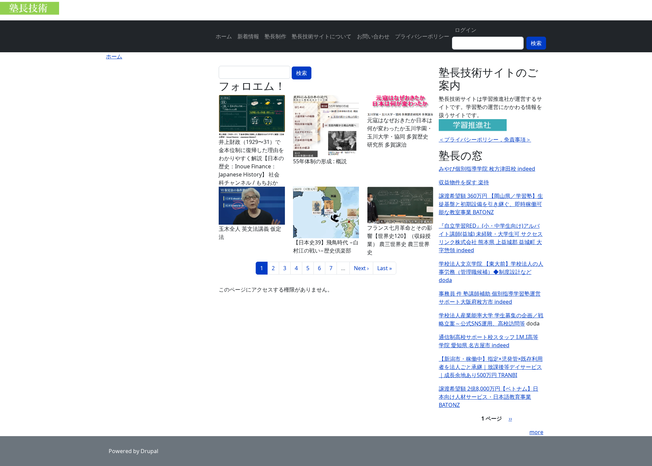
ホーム (224, 36)
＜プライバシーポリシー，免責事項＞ (485, 139)
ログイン (465, 30)
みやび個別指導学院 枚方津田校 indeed (487, 168)
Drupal (149, 451)
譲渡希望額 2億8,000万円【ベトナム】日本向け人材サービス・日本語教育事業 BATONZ (488, 397)
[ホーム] (32, 10)
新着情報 (248, 36)
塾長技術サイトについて (321, 36)
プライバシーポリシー (422, 36)
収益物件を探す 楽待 (464, 182)
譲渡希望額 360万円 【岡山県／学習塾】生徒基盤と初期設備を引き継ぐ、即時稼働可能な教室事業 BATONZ (491, 204)
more (536, 432)
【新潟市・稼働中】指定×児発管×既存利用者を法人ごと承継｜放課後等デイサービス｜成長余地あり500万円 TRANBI (491, 367)
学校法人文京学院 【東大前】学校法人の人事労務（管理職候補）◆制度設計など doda (491, 272)
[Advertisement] (161, 108)
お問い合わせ (373, 36)
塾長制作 (275, 36)
